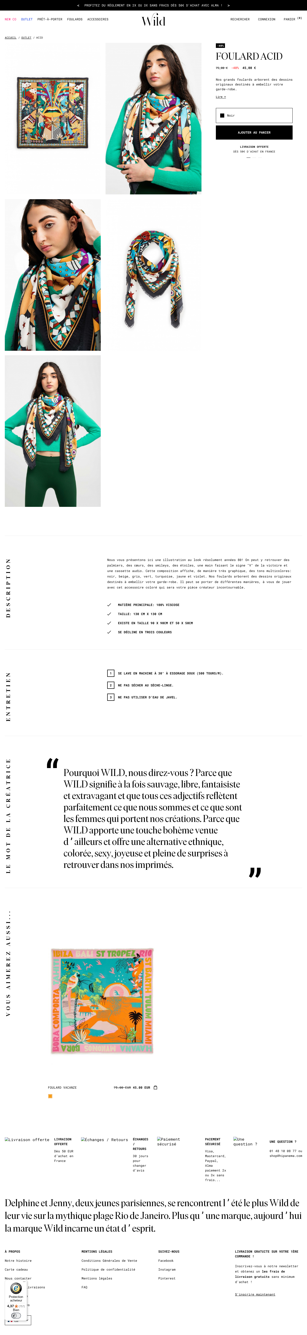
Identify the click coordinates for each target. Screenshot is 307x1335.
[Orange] (50, 1096)
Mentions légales (97, 1278)
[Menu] (24, 1283)
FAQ (84, 1287)
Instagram (167, 1269)
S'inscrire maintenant (255, 1294)
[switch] (16, 1315)
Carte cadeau (16, 1269)
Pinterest (167, 1278)
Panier (293, 19)
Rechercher (240, 19)
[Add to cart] (155, 1088)
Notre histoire (18, 1261)
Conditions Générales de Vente (109, 1261)
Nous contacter (18, 1278)
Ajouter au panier (254, 132)
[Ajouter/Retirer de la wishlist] (147, 1072)
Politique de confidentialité (108, 1269)
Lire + (221, 96)
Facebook (166, 1261)
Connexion (266, 19)
